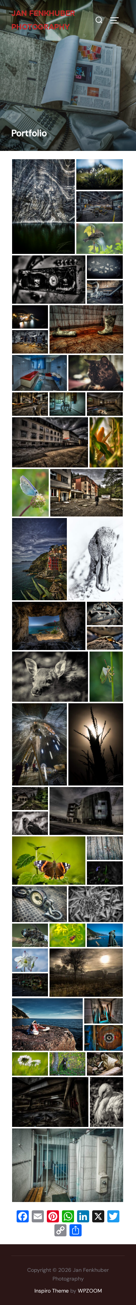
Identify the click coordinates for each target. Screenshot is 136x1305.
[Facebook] (22, 1217)
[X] (98, 1217)
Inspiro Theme (51, 1290)
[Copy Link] (60, 1231)
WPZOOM (90, 1290)
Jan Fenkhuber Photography (43, 20)
